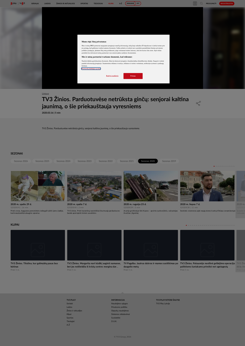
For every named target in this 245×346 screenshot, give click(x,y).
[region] (123, 59)
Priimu (133, 76)
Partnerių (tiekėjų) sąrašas (91, 68)
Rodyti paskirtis (112, 76)
